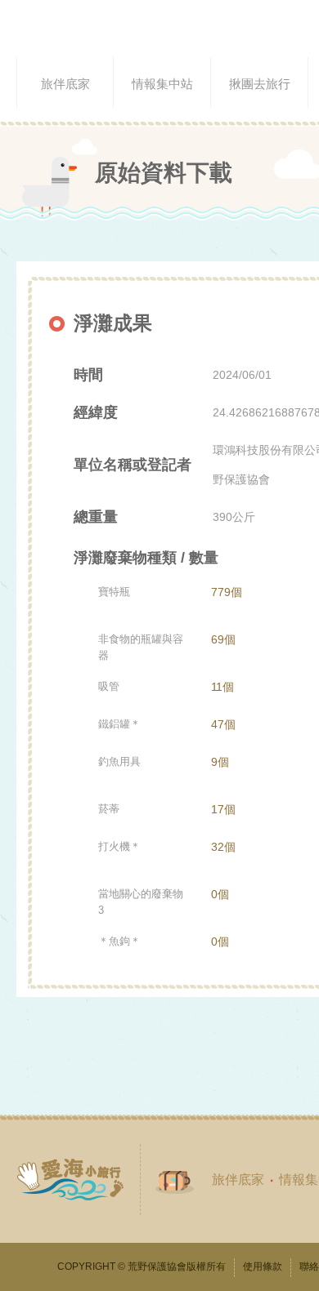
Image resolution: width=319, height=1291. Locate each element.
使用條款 (262, 1266)
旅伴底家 (238, 1179)
